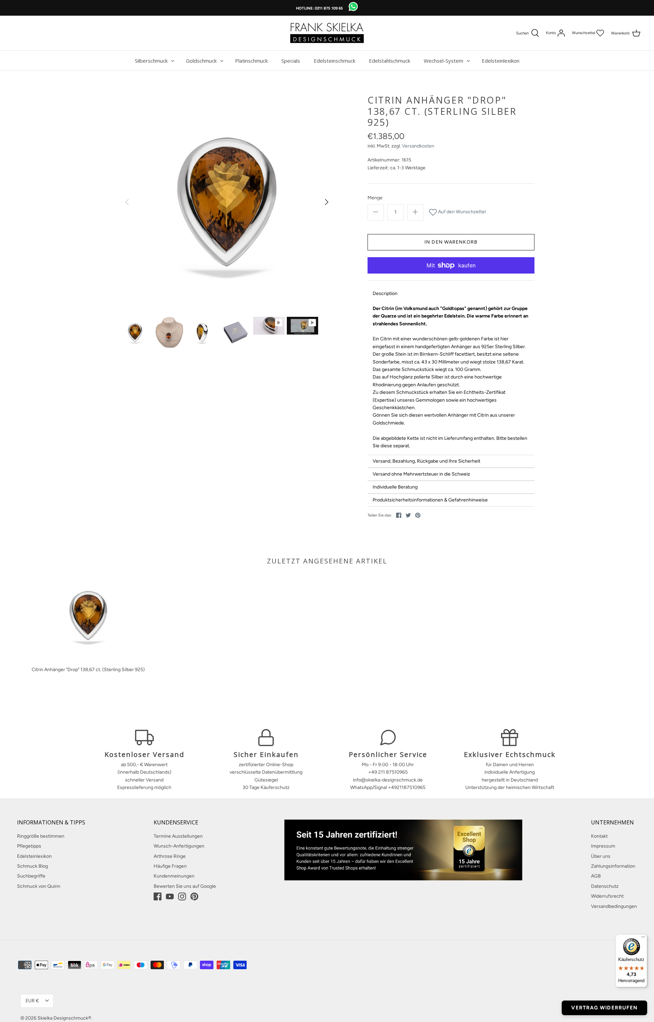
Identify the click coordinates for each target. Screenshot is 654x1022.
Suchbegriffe (31, 876)
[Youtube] (170, 896)
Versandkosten (418, 146)
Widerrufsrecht (607, 896)
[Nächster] (326, 202)
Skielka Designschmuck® (64, 1018)
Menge (375, 198)
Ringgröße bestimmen (40, 836)
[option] (227, 202)
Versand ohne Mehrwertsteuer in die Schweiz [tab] (421, 474)
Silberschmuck (151, 60)
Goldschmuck (201, 60)
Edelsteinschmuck (334, 60)
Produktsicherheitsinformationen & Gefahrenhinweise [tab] (430, 500)
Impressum (603, 846)
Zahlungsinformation (613, 866)
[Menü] (643, 938)
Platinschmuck (251, 60)
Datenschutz (605, 886)
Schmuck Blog (32, 866)
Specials (290, 60)
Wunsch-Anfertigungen (179, 846)
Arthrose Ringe (170, 856)
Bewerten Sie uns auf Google (185, 886)
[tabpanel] (451, 377)
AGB (596, 876)
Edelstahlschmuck (389, 60)
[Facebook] (157, 896)
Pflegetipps (29, 846)
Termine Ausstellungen (178, 836)
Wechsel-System (443, 60)
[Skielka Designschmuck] (327, 33)
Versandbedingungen (614, 906)
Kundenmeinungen (174, 876)
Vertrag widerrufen (604, 1008)
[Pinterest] (194, 896)
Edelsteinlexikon (500, 60)
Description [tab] (385, 293)
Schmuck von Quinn (38, 886)
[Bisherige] (127, 202)
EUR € (32, 1001)
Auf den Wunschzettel (461, 212)
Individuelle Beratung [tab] (395, 487)
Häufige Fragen (170, 866)
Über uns (600, 856)
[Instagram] (182, 896)
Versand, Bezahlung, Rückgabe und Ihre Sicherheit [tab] (426, 461)
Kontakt (599, 836)
